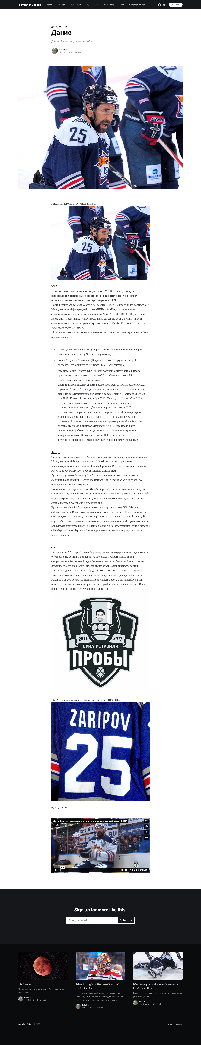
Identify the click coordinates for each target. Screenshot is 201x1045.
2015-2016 (108, 4)
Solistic (63, 49)
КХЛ (54, 286)
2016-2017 (92, 4)
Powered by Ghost (175, 1024)
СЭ (53, 547)
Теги (121, 4)
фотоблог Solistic (29, 4)
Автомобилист (137, 4)
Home (49, 4)
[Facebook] (159, 4)
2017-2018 (75, 4)
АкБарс (61, 4)
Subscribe (175, 4)
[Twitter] (164, 4)
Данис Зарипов (59, 27)
